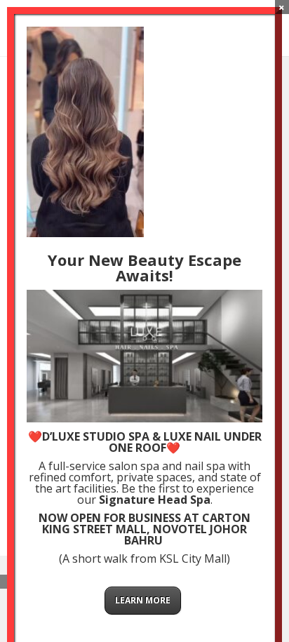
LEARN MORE (142, 600)
